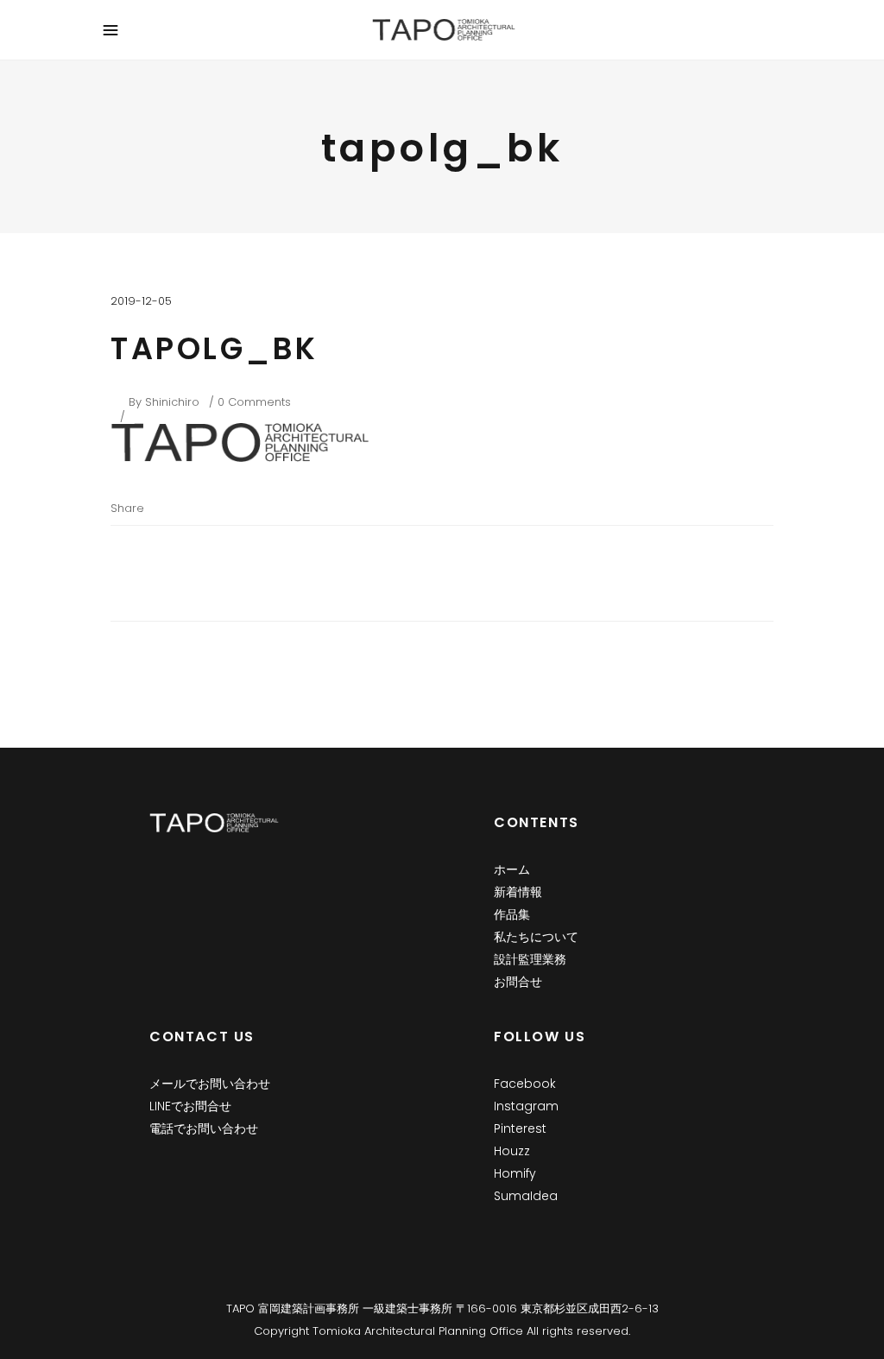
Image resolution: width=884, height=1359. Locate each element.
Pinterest (520, 1128)
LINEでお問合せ (190, 1106)
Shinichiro (172, 402)
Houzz (512, 1151)
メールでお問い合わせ (209, 1083)
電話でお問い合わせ (203, 1128)
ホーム (512, 869)
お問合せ (518, 981)
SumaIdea (526, 1195)
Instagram (526, 1106)
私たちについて (536, 936)
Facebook (525, 1083)
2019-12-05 (141, 301)
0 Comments (254, 402)
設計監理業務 (530, 959)
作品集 (512, 914)
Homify (515, 1173)
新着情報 (518, 892)
